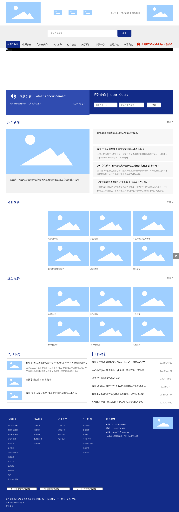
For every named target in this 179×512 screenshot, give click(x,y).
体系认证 (52, 314)
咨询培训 (94, 314)
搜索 (124, 33)
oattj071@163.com (120, 432)
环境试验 (94, 269)
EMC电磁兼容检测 (56, 269)
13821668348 (118, 428)
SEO (74, 499)
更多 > (170, 121)
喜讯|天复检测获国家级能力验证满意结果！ (118, 133)
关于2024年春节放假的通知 (106, 378)
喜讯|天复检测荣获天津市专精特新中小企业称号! (121, 149)
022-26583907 (131, 436)
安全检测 (94, 239)
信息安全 (137, 269)
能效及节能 (53, 239)
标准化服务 (53, 345)
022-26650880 (119, 424)
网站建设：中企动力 (56, 499)
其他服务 (137, 345)
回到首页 (114, 13)
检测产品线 (12, 44)
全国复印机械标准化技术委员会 (157, 44)
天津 (69, 499)
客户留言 (125, 13)
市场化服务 (95, 345)
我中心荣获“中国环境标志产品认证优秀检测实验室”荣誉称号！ (128, 165)
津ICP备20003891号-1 (15, 502)
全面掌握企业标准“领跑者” (39, 379)
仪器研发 (137, 314)
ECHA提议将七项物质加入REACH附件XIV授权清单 (117, 402)
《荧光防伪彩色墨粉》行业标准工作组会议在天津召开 (124, 182)
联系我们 (136, 13)
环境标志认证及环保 (141, 239)
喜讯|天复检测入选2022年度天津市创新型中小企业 (51, 393)
